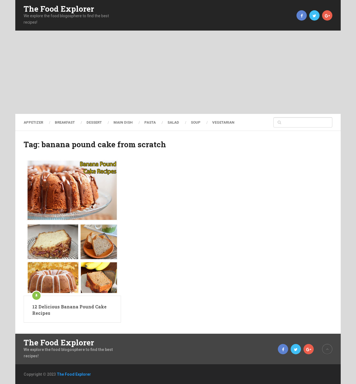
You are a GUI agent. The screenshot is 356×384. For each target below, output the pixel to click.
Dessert (94, 122)
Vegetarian (223, 122)
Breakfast (65, 122)
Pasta (150, 122)
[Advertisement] (178, 72)
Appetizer (33, 122)
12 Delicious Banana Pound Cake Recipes (69, 310)
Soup (196, 122)
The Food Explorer (59, 9)
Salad (173, 122)
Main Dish (123, 122)
